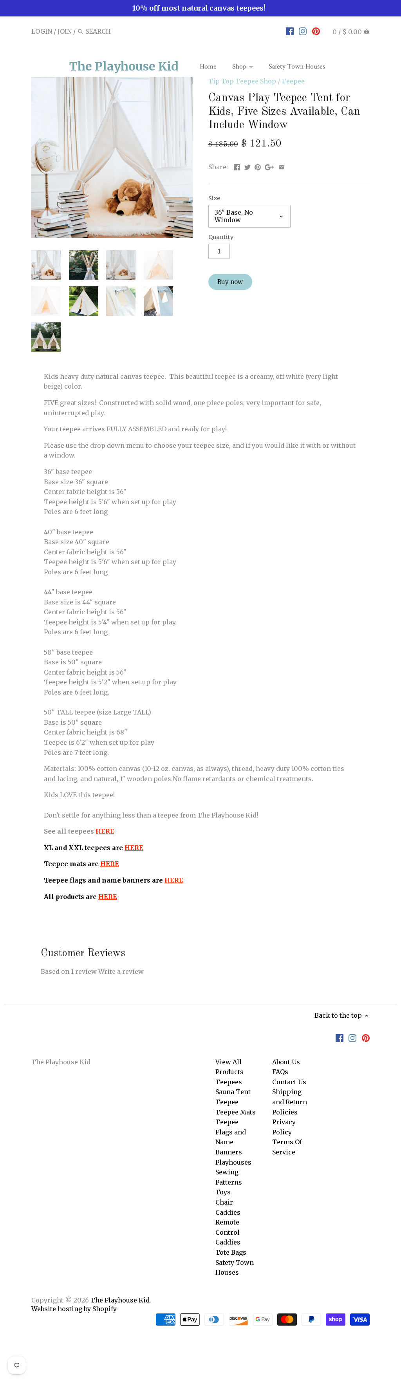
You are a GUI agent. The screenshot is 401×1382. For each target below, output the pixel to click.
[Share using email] (281, 166)
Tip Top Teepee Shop (242, 81)
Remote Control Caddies (227, 1232)
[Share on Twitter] (247, 166)
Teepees (228, 1082)
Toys (223, 1192)
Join (65, 31)
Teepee (293, 81)
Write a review (121, 971)
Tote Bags (230, 1252)
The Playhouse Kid (124, 66)
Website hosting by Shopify (74, 1309)
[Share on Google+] (269, 166)
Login (41, 31)
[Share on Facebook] (237, 166)
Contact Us (289, 1082)
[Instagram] (303, 31)
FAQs (280, 1072)
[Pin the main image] (258, 166)
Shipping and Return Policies (289, 1102)
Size (214, 198)
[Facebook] (290, 31)
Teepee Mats (235, 1112)
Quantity (220, 237)
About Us (286, 1062)
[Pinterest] (316, 31)
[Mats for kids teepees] (120, 864)
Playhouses (233, 1162)
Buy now (230, 282)
